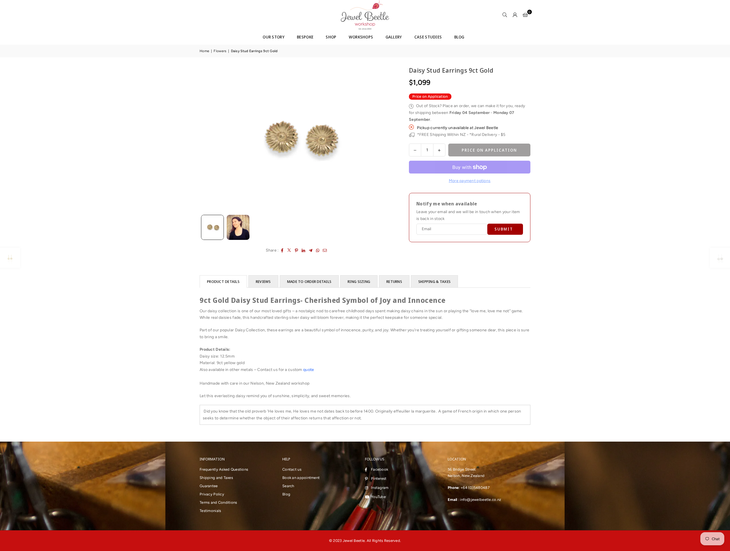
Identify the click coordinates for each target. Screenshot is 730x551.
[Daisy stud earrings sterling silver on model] (238, 227)
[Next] (387, 139)
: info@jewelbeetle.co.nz (479, 499)
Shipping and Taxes (216, 478)
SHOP (331, 37)
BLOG (459, 37)
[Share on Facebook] (282, 250)
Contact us (291, 469)
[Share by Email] (325, 250)
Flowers (220, 51)
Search (288, 486)
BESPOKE (305, 37)
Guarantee (209, 486)
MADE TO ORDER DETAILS (309, 281)
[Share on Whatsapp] (318, 250)
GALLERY (394, 37)
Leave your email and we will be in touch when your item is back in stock (468, 215)
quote (309, 369)
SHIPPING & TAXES (434, 281)
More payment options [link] (470, 180)
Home (204, 51)
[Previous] (207, 139)
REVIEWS (263, 281)
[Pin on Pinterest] (296, 250)
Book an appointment (301, 478)
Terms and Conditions (218, 502)
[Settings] (515, 15)
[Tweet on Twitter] (289, 250)
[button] (525, 15)
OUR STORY (274, 37)
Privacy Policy (212, 494)
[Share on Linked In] (303, 250)
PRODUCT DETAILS (223, 281)
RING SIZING (359, 281)
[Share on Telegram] (311, 250)
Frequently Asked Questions (224, 469)
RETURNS (394, 281)
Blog (286, 494)
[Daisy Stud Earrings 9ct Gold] (212, 227)
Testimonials (210, 511)
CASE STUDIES (428, 37)
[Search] (505, 15)
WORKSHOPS (361, 37)
